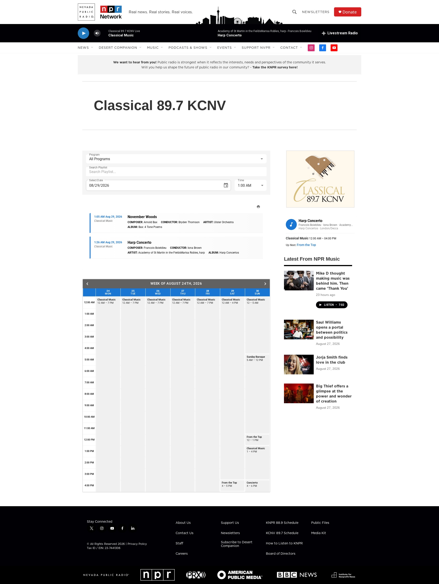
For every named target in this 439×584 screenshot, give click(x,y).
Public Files (320, 523)
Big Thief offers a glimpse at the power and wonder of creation (334, 394)
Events (224, 47)
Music (153, 47)
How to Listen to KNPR (284, 543)
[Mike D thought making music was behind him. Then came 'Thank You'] (299, 280)
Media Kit (318, 533)
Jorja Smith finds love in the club (332, 360)
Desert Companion (118, 47)
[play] (83, 33)
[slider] (104, 33)
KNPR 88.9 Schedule (282, 523)
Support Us (230, 523)
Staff (179, 543)
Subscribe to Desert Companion (236, 544)
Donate (350, 12)
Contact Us (184, 533)
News (83, 47)
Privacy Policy (137, 544)
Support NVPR (256, 47)
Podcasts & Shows (188, 47)
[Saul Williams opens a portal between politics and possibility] (299, 329)
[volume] (97, 33)
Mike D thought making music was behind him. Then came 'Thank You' (333, 281)
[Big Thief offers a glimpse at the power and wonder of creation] (299, 393)
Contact (289, 47)
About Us (183, 523)
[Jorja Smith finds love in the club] (299, 364)
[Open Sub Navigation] (92, 47)
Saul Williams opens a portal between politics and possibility (332, 330)
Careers (182, 554)
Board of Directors (280, 554)
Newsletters (315, 12)
